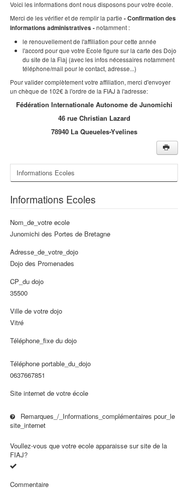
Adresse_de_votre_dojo (44, 252)
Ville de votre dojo (36, 311)
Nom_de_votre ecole (40, 222)
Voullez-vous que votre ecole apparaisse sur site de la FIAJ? (88, 450)
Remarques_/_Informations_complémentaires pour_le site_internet (92, 420)
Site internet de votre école (49, 393)
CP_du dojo (27, 281)
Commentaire (29, 484)
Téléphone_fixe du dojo (43, 340)
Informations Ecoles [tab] (46, 172)
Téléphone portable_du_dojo (50, 363)
